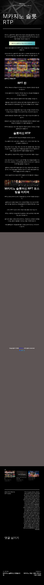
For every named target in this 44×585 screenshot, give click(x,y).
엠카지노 (37, 515)
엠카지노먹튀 (31, 521)
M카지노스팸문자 (32, 501)
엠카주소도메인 (33, 513)
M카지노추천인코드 (34, 509)
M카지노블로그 (33, 499)
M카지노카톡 (32, 510)
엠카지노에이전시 (35, 526)
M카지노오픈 (28, 505)
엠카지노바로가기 (28, 523)
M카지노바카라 (26, 499)
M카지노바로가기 (35, 498)
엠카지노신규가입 (35, 524)
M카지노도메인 (31, 496)
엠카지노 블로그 (26, 516)
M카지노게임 (33, 495)
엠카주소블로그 (32, 515)
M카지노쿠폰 (30, 512)
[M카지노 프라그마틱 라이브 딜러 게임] (21, 474)
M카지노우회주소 (34, 507)
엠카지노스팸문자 (27, 524)
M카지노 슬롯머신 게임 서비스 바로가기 (22, 43)
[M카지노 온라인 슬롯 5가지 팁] (10, 474)
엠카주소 (27, 513)
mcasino (9, 493)
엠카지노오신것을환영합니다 (29, 527)
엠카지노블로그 (36, 523)
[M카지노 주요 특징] (33, 474)
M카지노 (22, 3)
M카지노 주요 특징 (31, 477)
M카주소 (34, 491)
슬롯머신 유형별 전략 (10, 78)
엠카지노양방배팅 (27, 526)
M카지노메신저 (28, 498)
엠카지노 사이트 (34, 516)
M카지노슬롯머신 (31, 502)
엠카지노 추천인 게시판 (33, 518)
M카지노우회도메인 (35, 505)
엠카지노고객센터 (32, 519)
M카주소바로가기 (31, 493)
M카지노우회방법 (27, 507)
